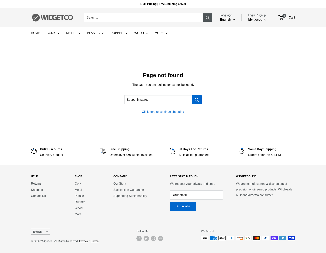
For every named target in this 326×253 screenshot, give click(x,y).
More (78, 214)
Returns (36, 183)
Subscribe (183, 206)
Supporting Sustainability (130, 195)
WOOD (139, 33)
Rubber (80, 201)
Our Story (119, 183)
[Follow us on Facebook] (139, 238)
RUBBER (117, 33)
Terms (94, 240)
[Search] (207, 17)
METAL (71, 33)
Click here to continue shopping (163, 111)
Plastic (79, 195)
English (37, 231)
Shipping (37, 189)
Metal (78, 189)
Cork (78, 183)
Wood (79, 208)
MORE (159, 33)
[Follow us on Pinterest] (160, 238)
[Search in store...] (197, 99)
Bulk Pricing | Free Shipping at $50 (163, 3)
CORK (51, 33)
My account (256, 19)
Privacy (83, 240)
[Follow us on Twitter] (146, 238)
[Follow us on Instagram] (153, 238)
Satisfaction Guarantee (128, 189)
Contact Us (38, 195)
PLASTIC (93, 33)
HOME (35, 33)
